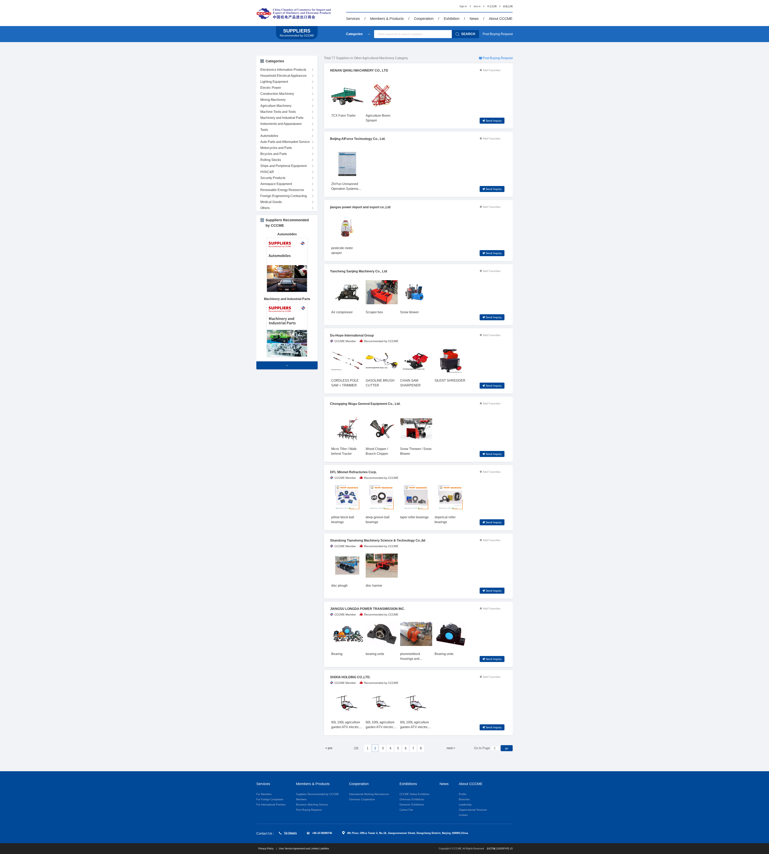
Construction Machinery (277, 93)
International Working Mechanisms (369, 794)
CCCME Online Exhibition (414, 794)
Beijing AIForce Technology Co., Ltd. (358, 138)
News (474, 19)
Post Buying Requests (309, 809)
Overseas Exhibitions (412, 799)
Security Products (272, 178)
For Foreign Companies (269, 799)
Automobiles (269, 135)
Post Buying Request (498, 34)
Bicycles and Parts (273, 154)
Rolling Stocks (270, 160)
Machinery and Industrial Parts (281, 117)
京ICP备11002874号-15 (500, 848)
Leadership (465, 804)
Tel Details (290, 833)
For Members (264, 794)
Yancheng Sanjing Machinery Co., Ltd (358, 271)
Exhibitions (408, 784)
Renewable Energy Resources (282, 190)
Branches (464, 799)
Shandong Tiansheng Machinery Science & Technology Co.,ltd (377, 540)
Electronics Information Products (283, 69)
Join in (477, 6)
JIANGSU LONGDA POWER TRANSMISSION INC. (367, 608)
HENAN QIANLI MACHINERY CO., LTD (359, 70)
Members (301, 799)
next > (451, 748)
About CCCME (500, 19)
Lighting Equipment (274, 81)
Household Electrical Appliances (283, 75)
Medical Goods (271, 202)
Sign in (463, 6)
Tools (264, 129)
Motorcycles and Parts (276, 148)
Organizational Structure (473, 809)
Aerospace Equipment (276, 184)
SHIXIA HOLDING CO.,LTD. (350, 677)
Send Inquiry (494, 120)
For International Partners (271, 804)
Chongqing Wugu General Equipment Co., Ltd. (365, 403)
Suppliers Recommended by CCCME (317, 794)
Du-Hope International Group (352, 335)
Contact (463, 815)
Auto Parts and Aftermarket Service (285, 142)
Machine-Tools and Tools (278, 111)
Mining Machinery (273, 99)
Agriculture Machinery (275, 105)
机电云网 (508, 6)
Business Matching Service (312, 804)
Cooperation (424, 19)
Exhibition (451, 19)
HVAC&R (267, 172)
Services (353, 19)
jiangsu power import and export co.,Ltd (360, 207)
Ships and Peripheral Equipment (283, 166)
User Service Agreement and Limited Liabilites (304, 848)
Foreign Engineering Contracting (283, 196)
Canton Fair (406, 809)
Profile (462, 794)
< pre (328, 748)
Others (265, 208)
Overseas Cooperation (362, 799)
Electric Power (270, 87)
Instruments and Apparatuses (281, 123)
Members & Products (387, 19)
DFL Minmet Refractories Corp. (353, 472)
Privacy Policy (266, 848)
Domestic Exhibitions (412, 804)
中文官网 (492, 6)
